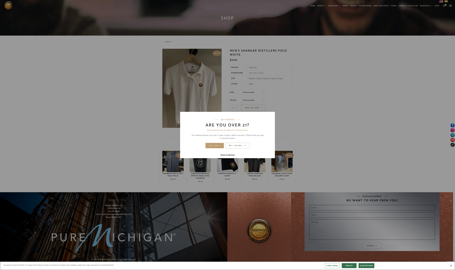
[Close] (451, 265)
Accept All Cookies (366, 265)
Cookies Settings (332, 265)
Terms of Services (227, 155)
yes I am (213, 145)
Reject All (349, 265)
